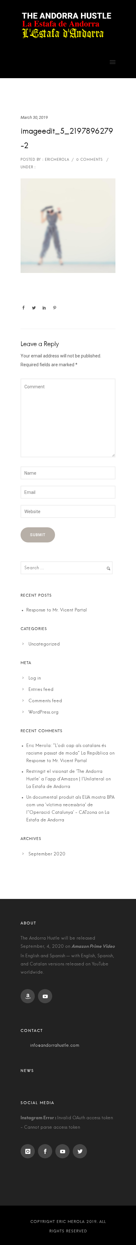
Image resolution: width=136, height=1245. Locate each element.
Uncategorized (44, 644)
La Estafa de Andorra (48, 787)
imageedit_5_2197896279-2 (67, 139)
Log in (34, 678)
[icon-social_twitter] (81, 1151)
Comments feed (45, 701)
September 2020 (46, 854)
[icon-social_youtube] (46, 996)
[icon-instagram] (29, 1151)
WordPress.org (43, 712)
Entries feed (40, 689)
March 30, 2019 (34, 117)
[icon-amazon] (29, 996)
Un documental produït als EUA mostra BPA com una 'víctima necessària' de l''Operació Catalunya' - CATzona (70, 805)
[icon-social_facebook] (46, 1151)
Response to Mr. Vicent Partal (56, 610)
